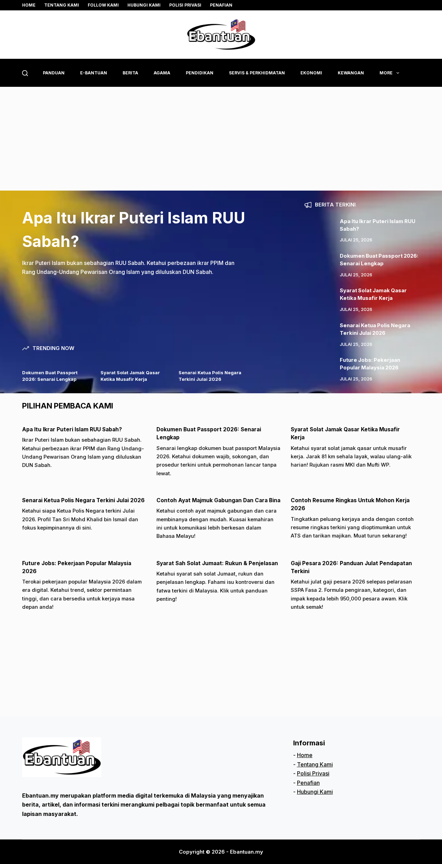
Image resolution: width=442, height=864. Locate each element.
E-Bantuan (93, 72)
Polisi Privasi (185, 5)
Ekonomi (311, 72)
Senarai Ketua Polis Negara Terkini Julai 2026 (83, 500)
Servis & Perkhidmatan (257, 72)
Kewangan (351, 72)
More (386, 72)
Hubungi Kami (144, 5)
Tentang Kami (315, 764)
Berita (130, 72)
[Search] (25, 73)
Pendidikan (199, 72)
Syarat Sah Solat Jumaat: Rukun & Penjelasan (217, 563)
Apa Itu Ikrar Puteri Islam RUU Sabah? (72, 429)
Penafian (221, 5)
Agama (162, 72)
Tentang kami (61, 5)
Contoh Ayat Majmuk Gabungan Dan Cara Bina (218, 500)
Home (29, 5)
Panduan (54, 72)
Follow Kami (103, 5)
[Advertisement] (221, 138)
